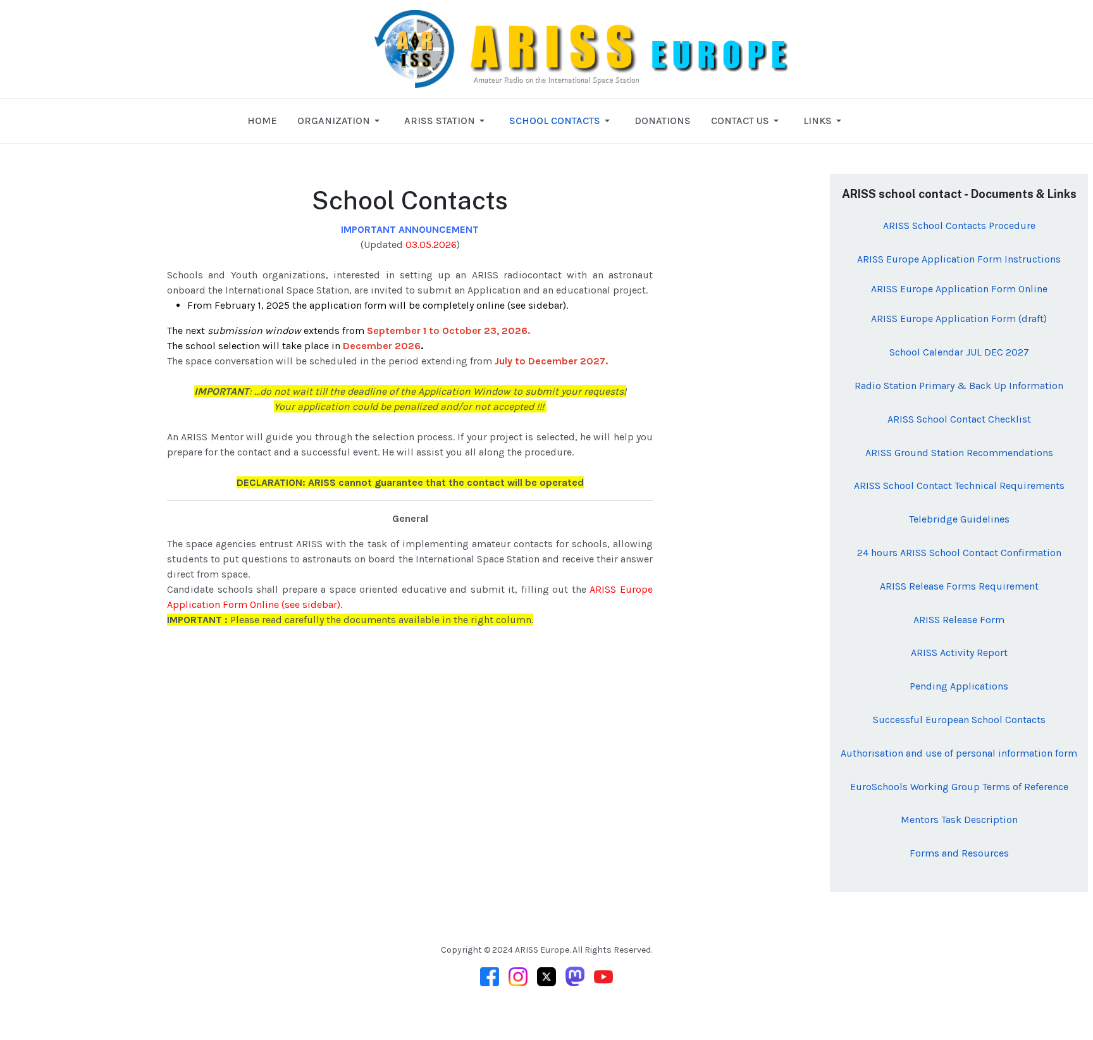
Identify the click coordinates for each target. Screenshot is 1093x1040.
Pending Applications (959, 686)
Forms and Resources (959, 853)
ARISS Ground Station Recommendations (959, 453)
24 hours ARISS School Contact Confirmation (959, 553)
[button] (340, 121)
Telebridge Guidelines (959, 519)
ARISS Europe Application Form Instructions (959, 259)
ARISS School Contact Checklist (959, 419)
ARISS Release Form (958, 620)
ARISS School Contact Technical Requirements (959, 486)
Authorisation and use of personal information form (959, 753)
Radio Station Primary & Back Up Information (959, 386)
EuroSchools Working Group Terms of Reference (959, 787)
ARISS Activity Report (959, 653)
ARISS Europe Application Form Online (959, 289)
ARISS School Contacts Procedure (959, 226)
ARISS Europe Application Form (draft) (959, 319)
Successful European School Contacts (959, 720)
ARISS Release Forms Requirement (959, 586)
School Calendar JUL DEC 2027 (959, 352)
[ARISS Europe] (637, 48)
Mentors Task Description (959, 820)
